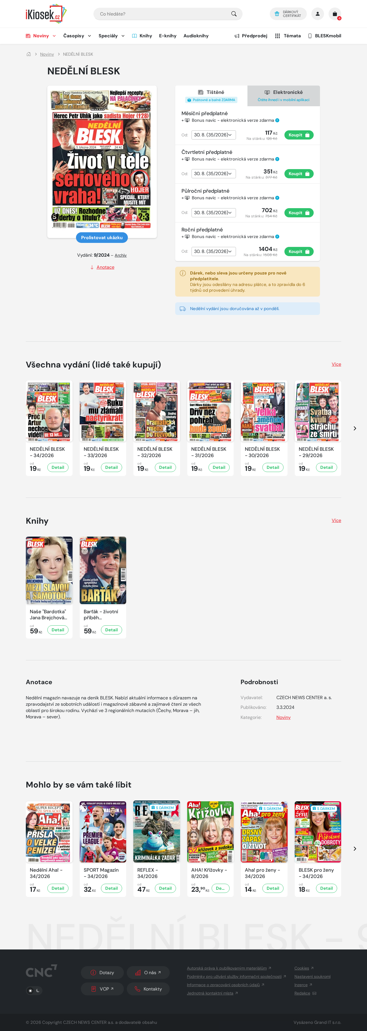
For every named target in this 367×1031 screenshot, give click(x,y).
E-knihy (168, 36)
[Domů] (28, 54)
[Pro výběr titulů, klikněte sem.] (234, 14)
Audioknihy (196, 36)
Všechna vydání (93, 364)
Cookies (301, 968)
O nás (150, 973)
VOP (104, 989)
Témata (292, 36)
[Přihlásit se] (317, 13)
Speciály (108, 36)
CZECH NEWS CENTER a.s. (88, 1022)
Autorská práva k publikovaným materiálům (227, 968)
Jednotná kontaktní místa (210, 993)
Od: (184, 135)
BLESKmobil (328, 36)
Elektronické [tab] (283, 95)
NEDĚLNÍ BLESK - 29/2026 (316, 452)
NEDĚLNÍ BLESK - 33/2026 (101, 452)
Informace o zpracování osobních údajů (223, 984)
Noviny (41, 36)
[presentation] (349, 428)
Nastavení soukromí (312, 976)
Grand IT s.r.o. (327, 1022)
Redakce (302, 993)
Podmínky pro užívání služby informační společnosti (234, 976)
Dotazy (106, 973)
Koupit (295, 135)
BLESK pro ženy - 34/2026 (316, 873)
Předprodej (254, 36)
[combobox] (168, 14)
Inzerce (301, 984)
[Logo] (46, 14)
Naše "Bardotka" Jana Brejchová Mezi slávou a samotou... (48, 615)
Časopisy (73, 36)
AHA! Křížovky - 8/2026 (209, 873)
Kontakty (153, 989)
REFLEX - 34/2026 (147, 873)
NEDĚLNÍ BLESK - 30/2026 (262, 452)
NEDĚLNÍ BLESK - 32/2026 (154, 452)
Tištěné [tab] (213, 95)
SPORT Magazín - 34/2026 (101, 873)
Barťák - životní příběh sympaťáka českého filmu (101, 615)
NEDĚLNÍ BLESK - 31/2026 (208, 452)
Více (336, 364)
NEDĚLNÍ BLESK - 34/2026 (47, 452)
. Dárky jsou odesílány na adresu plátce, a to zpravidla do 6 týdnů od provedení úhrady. (247, 281)
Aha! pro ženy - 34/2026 (262, 873)
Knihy (146, 36)
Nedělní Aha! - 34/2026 (46, 873)
